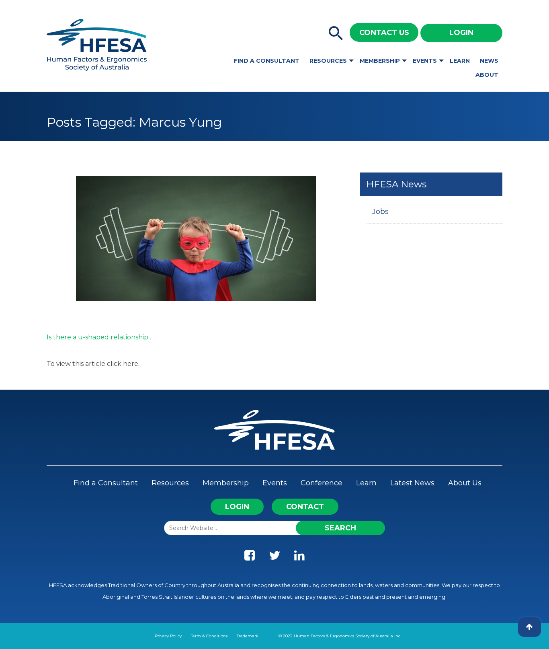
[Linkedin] (299, 557)
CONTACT (305, 506)
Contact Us (384, 32)
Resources (328, 60)
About (486, 74)
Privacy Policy (168, 636)
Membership (380, 60)
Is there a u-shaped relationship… (100, 337)
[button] (336, 34)
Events (425, 60)
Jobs (380, 211)
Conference (321, 483)
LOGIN (237, 506)
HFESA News (396, 184)
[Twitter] (274, 557)
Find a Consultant (266, 60)
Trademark (247, 636)
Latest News (412, 483)
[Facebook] (249, 557)
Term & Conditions (209, 636)
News (489, 60)
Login (461, 32)
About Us (464, 483)
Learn (460, 60)
